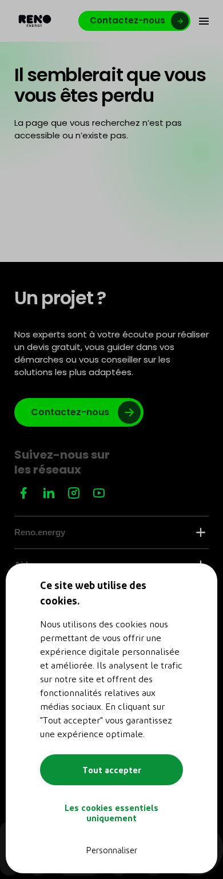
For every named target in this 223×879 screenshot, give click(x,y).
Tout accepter (111, 770)
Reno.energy (39, 532)
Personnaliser (111, 850)
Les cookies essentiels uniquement (111, 812)
